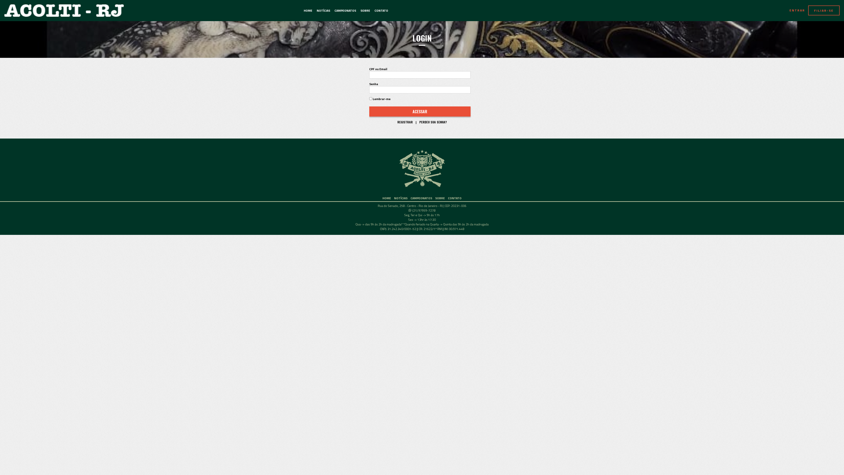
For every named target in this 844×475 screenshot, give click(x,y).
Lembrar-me (381, 99)
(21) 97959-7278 (423, 210)
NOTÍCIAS (323, 10)
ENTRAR (797, 10)
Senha (373, 84)
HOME (308, 10)
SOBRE (365, 10)
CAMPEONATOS (345, 10)
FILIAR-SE (824, 10)
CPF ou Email (378, 69)
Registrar (405, 122)
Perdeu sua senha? (433, 122)
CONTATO (381, 10)
